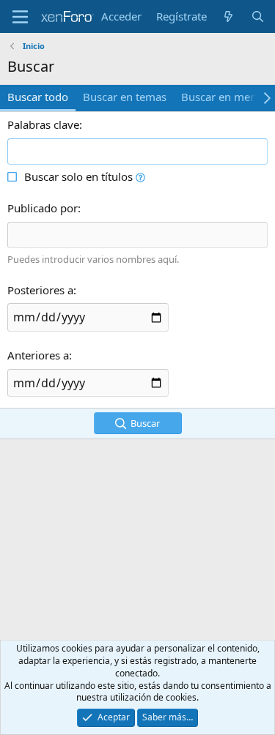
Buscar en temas (124, 96)
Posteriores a (40, 290)
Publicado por (42, 208)
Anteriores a (38, 355)
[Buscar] (257, 16)
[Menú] (20, 16)
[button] (140, 176)
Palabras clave (43, 124)
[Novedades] (228, 16)
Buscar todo (37, 96)
